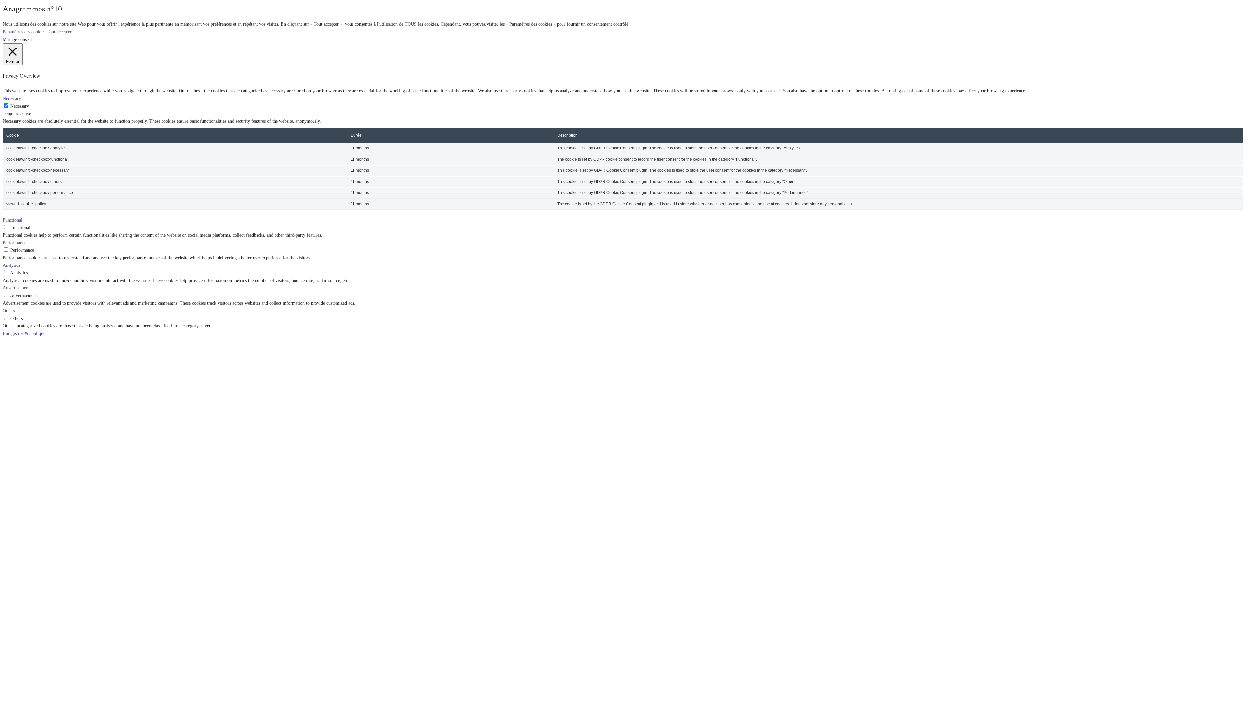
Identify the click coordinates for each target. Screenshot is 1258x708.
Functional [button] (12, 220)
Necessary (19, 105)
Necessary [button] (12, 98)
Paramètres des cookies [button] (24, 31)
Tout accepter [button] (59, 31)
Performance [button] (14, 242)
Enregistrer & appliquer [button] (25, 333)
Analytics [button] (11, 265)
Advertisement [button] (16, 287)
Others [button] (9, 310)
